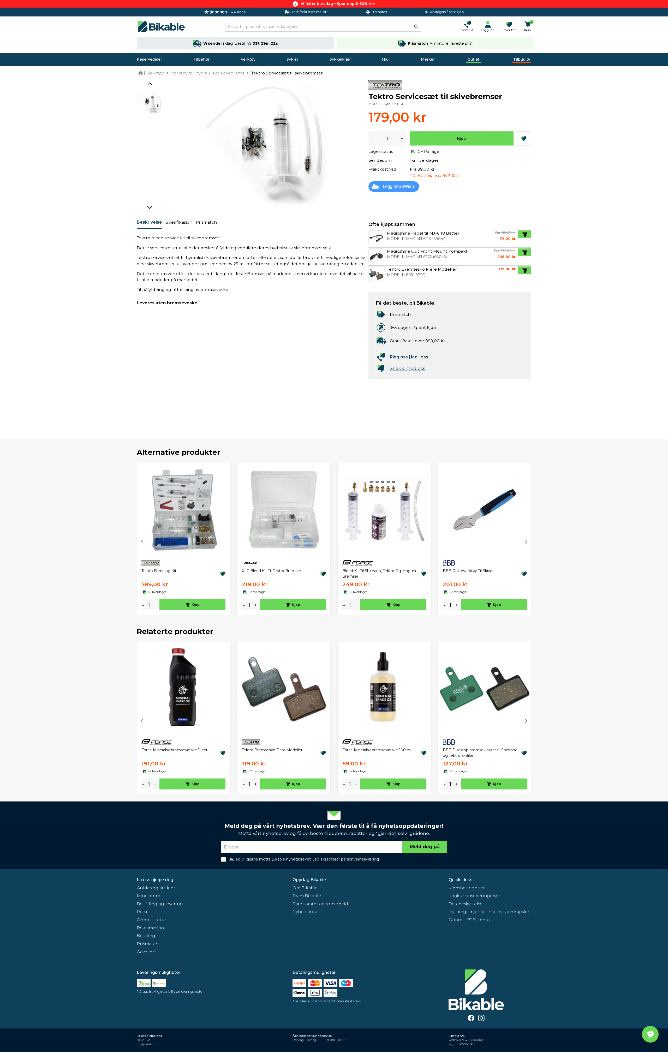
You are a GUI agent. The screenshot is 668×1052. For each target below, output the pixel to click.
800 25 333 (143, 1040)
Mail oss (419, 356)
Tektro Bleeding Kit (158, 570)
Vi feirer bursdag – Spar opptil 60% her (338, 3)
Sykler (292, 59)
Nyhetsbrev (305, 911)
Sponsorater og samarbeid (320, 903)
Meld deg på (425, 846)
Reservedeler (149, 59)
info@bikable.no (147, 1044)
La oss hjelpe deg (155, 879)
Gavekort (146, 951)
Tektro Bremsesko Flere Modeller (272, 750)
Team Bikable (307, 895)
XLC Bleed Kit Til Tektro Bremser (271, 570)
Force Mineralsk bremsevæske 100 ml (376, 750)
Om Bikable (305, 887)
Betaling (146, 935)
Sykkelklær (340, 59)
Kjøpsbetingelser (467, 887)
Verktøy (248, 59)
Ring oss (399, 356)
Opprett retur (151, 919)
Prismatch (206, 222)
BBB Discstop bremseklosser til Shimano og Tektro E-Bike (480, 753)
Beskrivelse (149, 222)
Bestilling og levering (160, 903)
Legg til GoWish (398, 186)
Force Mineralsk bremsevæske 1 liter (174, 750)
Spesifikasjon (179, 222)
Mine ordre (148, 895)
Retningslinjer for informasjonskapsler (489, 911)
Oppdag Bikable (309, 879)
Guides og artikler (156, 887)
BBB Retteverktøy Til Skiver (468, 570)
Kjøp (461, 138)
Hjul (386, 59)
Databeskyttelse (465, 903)
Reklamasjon (150, 927)
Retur (143, 911)
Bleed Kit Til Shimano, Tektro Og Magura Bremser (379, 573)
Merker (428, 59)
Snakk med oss (407, 368)
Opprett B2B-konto (469, 919)
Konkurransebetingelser (474, 895)
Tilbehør (201, 59)
